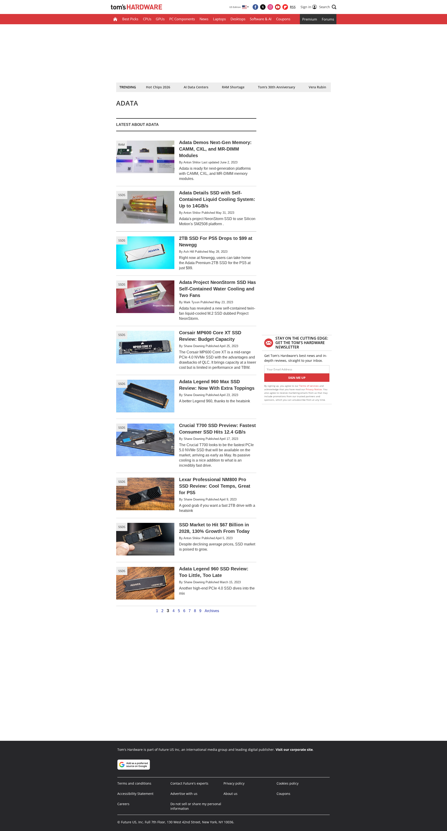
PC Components (182, 19)
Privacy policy (234, 783)
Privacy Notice (314, 389)
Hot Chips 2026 (158, 87)
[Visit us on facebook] (255, 7)
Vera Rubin (317, 87)
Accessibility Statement (135, 793)
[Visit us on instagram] (270, 7)
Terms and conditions (134, 783)
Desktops (237, 19)
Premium (309, 19)
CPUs (147, 19)
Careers (123, 804)
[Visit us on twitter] (263, 7)
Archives (212, 611)
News (204, 19)
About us (230, 793)
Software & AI (260, 19)
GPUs (160, 19)
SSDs (121, 195)
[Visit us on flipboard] (285, 7)
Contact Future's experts (189, 783)
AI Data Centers (196, 87)
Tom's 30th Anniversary (276, 87)
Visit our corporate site (294, 749)
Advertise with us (183, 793)
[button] (327, 7)
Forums (328, 19)
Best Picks (130, 19)
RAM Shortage (233, 87)
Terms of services (309, 385)
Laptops (219, 19)
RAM (121, 144)
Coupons (283, 19)
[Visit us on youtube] (278, 7)
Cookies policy (287, 783)
